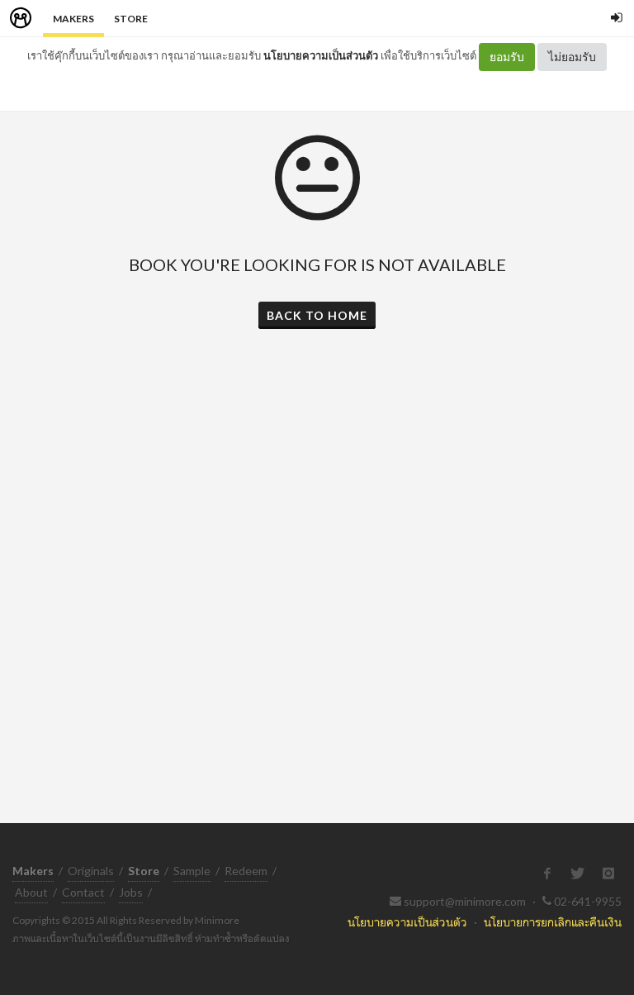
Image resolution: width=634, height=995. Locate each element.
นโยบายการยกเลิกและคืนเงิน (553, 922)
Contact (83, 892)
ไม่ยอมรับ (572, 57)
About (31, 892)
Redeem (246, 871)
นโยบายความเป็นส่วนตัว (320, 55)
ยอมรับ (507, 57)
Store (131, 18)
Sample (192, 871)
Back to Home (317, 315)
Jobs (131, 892)
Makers (73, 18)
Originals (91, 871)
